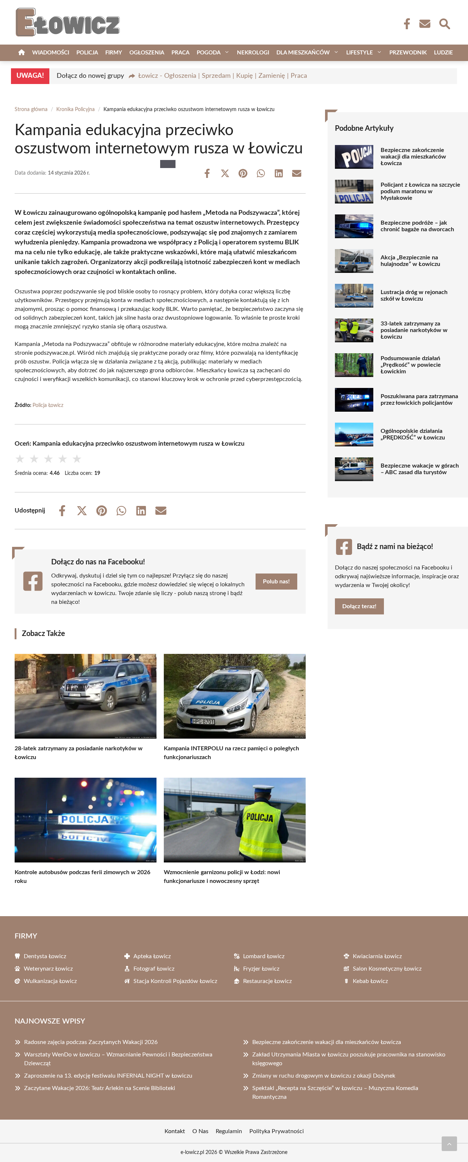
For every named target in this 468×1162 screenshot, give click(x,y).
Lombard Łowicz (263, 956)
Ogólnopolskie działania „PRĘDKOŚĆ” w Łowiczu (413, 434)
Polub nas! (276, 581)
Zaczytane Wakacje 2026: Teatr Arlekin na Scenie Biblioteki (99, 1088)
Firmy (113, 53)
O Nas (200, 1131)
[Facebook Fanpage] (405, 24)
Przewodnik (408, 53)
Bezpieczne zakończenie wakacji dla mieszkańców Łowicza (413, 156)
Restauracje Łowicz (267, 981)
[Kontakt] (424, 24)
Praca (180, 53)
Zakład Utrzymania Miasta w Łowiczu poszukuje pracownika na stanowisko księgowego (348, 1059)
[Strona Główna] (22, 53)
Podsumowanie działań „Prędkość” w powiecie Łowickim (411, 364)
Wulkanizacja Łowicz (50, 981)
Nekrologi (253, 53)
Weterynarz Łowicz (48, 969)
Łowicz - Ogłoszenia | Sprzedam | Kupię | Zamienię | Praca (222, 76)
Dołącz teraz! (359, 606)
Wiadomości (50, 53)
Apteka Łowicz (152, 956)
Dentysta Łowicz (45, 956)
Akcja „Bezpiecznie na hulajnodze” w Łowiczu (410, 261)
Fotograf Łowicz (153, 969)
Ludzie (443, 53)
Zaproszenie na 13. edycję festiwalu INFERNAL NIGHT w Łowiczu (108, 1076)
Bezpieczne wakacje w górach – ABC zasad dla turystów (420, 469)
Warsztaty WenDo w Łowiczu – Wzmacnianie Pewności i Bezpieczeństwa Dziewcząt (118, 1059)
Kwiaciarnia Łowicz (377, 956)
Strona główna (31, 109)
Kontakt (175, 1131)
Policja (87, 53)
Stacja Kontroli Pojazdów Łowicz (175, 981)
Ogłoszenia (146, 53)
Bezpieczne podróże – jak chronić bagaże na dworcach (417, 226)
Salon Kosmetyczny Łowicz (387, 969)
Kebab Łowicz (370, 981)
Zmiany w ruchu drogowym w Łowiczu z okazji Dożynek (323, 1076)
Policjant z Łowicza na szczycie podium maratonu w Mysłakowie (420, 191)
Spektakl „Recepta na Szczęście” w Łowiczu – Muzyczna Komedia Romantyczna (335, 1092)
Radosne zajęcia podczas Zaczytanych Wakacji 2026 (91, 1042)
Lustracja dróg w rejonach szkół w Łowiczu (414, 295)
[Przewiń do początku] (449, 1143)
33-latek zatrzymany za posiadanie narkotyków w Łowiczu (414, 330)
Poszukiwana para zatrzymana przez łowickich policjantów (419, 399)
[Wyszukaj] (444, 23)
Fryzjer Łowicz (261, 969)
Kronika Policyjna (75, 109)
